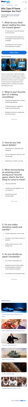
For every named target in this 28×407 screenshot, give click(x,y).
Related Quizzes (5, 300)
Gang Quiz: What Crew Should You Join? (11, 388)
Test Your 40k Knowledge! (8, 374)
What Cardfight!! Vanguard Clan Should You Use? (13, 330)
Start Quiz (14, 53)
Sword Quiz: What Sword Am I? (9, 345)
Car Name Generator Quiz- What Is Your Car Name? (12, 315)
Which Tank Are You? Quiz (8, 359)
